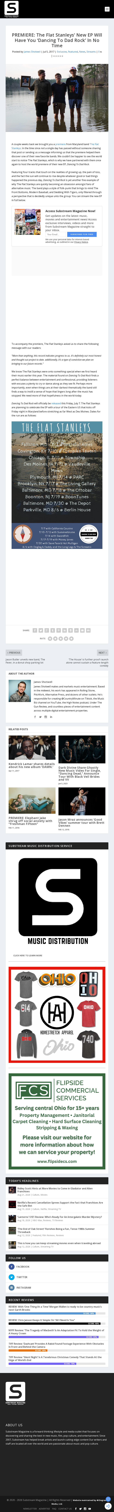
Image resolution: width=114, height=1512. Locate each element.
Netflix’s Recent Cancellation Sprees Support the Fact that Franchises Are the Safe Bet (60, 1204)
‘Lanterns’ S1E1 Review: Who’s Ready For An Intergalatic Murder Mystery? (60, 1217)
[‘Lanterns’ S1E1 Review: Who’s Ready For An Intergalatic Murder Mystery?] (12, 1218)
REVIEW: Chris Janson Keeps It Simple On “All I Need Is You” (42, 1320)
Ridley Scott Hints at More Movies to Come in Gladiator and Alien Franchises (55, 1190)
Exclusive (62, 51)
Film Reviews (48, 1235)
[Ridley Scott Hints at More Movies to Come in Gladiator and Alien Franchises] (12, 1190)
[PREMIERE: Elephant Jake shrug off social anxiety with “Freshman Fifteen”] (32, 800)
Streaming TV (54, 1209)
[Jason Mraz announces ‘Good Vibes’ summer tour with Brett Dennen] (81, 801)
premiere (60, 144)
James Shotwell (32, 51)
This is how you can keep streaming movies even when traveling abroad (59, 1243)
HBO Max (37, 1220)
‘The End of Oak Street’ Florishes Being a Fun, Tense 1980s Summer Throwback (56, 1230)
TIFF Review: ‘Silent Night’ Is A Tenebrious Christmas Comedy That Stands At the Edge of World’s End (55, 1359)
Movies (44, 1194)
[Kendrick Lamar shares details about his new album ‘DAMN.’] (32, 747)
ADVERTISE (44, 1508)
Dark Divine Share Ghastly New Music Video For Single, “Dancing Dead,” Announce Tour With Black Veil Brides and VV (79, 774)
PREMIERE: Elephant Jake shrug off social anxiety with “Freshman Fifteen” (30, 821)
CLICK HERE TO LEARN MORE (27, 955)
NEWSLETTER (30, 1508)
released (56, 403)
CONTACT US (65, 1508)
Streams (91, 51)
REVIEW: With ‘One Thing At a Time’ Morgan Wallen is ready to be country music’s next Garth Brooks (55, 1308)
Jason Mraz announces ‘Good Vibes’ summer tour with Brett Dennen (81, 822)
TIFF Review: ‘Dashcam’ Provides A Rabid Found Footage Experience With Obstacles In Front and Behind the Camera (56, 1345)
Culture (36, 1194)
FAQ (54, 1508)
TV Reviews (57, 1220)
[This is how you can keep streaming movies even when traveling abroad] (12, 1245)
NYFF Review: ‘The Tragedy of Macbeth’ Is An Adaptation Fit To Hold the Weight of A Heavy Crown (56, 1332)
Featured (73, 51)
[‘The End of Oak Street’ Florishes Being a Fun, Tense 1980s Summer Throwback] (12, 1230)
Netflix (44, 1209)
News (82, 51)
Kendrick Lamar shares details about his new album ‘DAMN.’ (32, 765)
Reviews (47, 1220)
